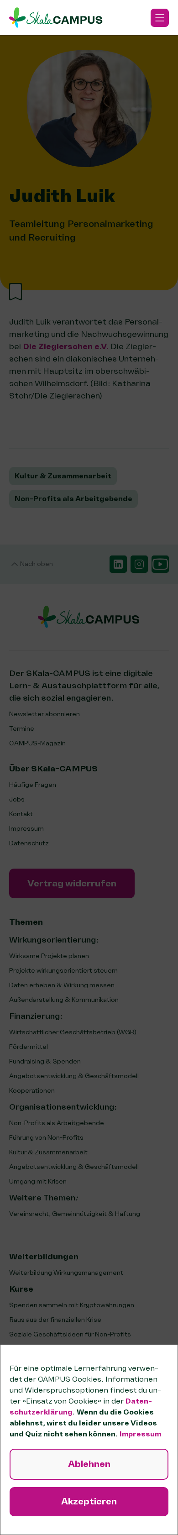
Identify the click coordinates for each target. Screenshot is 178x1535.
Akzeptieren (89, 1501)
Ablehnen (89, 1464)
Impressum (140, 1434)
